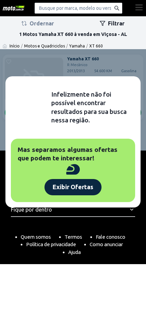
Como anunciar (106, 244)
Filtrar (116, 23)
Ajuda (74, 252)
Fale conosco (110, 237)
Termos (73, 237)
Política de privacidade (51, 244)
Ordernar (42, 23)
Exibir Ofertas (73, 186)
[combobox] (78, 8)
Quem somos (36, 237)
